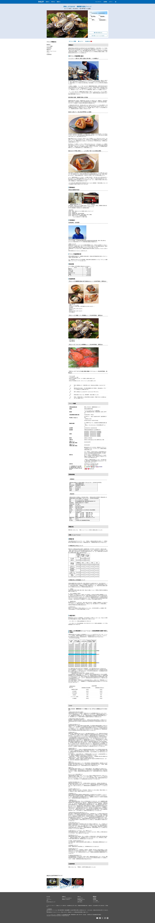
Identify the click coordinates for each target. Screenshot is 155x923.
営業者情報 (49, 47)
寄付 (47, 900)
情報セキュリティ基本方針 (61, 905)
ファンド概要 (49, 46)
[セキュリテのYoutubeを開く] (97, 918)
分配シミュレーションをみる (98, 35)
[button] (54, 896)
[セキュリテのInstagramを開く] (105, 918)
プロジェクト (49, 899)
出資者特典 (49, 54)
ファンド (48, 898)
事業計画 (48, 49)
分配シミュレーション (51, 51)
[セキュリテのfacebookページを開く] (100, 918)
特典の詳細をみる (98, 32)
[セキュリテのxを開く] (102, 918)
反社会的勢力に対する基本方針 (98, 905)
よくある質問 (80, 900)
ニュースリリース (96, 901)
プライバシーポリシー (51, 905)
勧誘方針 (90, 905)
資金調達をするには (81, 899)
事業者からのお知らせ (66, 899)
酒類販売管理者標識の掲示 (82, 905)
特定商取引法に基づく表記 (72, 905)
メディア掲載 (95, 900)
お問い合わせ (80, 901)
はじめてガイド (80, 898)
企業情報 (94, 898)
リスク (48, 52)
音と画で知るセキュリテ (51, 901)
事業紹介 (48, 44)
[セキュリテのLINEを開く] (107, 918)
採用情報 (94, 899)
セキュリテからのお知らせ (67, 898)
